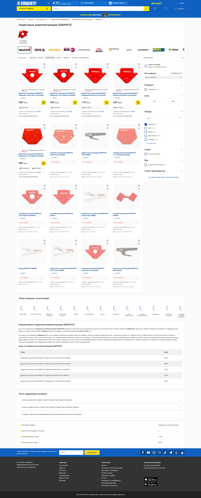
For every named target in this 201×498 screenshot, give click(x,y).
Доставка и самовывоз (109, 470)
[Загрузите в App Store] (151, 479)
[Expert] (144, 49)
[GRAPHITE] (25, 49)
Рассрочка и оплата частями (111, 468)
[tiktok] (165, 452)
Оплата (104, 465)
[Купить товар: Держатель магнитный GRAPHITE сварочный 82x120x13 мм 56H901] (106, 102)
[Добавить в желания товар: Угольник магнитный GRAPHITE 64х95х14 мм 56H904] (76, 125)
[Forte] (114, 49)
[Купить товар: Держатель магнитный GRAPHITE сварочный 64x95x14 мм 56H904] (138, 102)
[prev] (176, 298)
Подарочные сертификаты (111, 480)
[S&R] (159, 49)
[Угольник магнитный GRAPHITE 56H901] (63, 197)
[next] (181, 298)
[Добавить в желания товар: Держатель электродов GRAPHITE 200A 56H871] (139, 240)
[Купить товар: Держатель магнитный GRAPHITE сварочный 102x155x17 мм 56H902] (43, 102)
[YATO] (40, 49)
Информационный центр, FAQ (28, 465)
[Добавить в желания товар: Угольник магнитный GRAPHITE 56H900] (139, 185)
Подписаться (92, 452)
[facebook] (143, 452)
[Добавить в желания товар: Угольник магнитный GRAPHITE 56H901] (76, 185)
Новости (62, 468)
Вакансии (62, 473)
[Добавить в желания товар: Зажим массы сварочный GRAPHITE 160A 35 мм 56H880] (107, 185)
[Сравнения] (154, 8)
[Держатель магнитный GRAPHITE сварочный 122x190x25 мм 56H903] (63, 76)
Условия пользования (152, 465)
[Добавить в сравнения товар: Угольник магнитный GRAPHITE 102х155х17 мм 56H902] (107, 244)
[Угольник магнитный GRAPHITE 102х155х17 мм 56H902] (95, 252)
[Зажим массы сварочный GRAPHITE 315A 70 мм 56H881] (63, 252)
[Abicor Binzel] (69, 49)
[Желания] (165, 8)
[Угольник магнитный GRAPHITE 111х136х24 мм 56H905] (126, 136)
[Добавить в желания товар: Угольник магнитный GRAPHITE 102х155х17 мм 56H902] (107, 240)
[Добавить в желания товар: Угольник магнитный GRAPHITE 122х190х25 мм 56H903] (44, 185)
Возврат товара (107, 473)
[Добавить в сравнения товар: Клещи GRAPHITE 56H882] (44, 244)
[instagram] (154, 452)
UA (49, 3)
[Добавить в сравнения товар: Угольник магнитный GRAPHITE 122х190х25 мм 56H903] (44, 189)
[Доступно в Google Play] (151, 484)
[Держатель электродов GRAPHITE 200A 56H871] (126, 252)
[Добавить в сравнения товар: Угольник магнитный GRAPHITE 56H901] (76, 189)
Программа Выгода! (108, 483)
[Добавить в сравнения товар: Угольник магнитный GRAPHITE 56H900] (139, 189)
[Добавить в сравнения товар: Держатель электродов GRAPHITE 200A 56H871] (139, 244)
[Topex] (174, 49)
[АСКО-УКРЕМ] (129, 49)
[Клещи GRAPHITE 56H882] (32, 252)
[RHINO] (54, 49)
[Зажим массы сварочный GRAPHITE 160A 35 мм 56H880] (95, 197)
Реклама (62, 480)
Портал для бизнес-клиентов (154, 468)
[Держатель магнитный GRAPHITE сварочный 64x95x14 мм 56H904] (126, 76)
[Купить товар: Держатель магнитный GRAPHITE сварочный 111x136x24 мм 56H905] (43, 163)
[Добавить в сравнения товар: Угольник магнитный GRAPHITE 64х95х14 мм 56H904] (76, 128)
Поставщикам (64, 475)
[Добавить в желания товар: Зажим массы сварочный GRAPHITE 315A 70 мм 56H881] (76, 240)
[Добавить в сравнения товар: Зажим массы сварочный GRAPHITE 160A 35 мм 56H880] (107, 189)
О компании (63, 465)
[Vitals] (99, 49)
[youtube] (148, 452)
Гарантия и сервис (108, 475)
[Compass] (84, 49)
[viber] (159, 452)
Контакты (62, 470)
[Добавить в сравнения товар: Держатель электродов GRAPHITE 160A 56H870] (107, 128)
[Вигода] (156, 3)
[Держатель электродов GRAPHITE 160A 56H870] (95, 136)
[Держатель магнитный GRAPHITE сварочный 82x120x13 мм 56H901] (95, 76)
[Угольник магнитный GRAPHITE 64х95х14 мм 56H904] (63, 136)
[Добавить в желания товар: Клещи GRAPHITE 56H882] (44, 240)
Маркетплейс (64, 478)
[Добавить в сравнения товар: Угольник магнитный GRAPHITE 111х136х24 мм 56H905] (139, 128)
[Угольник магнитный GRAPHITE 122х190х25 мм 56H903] (32, 197)
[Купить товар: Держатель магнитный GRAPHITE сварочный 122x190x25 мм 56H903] (75, 102)
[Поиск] (146, 8)
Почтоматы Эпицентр (109, 485)
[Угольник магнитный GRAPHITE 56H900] (126, 197)
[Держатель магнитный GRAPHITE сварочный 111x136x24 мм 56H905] (32, 136)
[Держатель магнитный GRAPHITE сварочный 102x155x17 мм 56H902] (32, 76)
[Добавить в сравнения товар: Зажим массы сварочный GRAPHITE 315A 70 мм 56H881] (76, 244)
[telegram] (170, 452)
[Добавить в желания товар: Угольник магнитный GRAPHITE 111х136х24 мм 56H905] (139, 125)
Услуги (103, 478)
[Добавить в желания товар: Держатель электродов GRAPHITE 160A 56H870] (107, 125)
